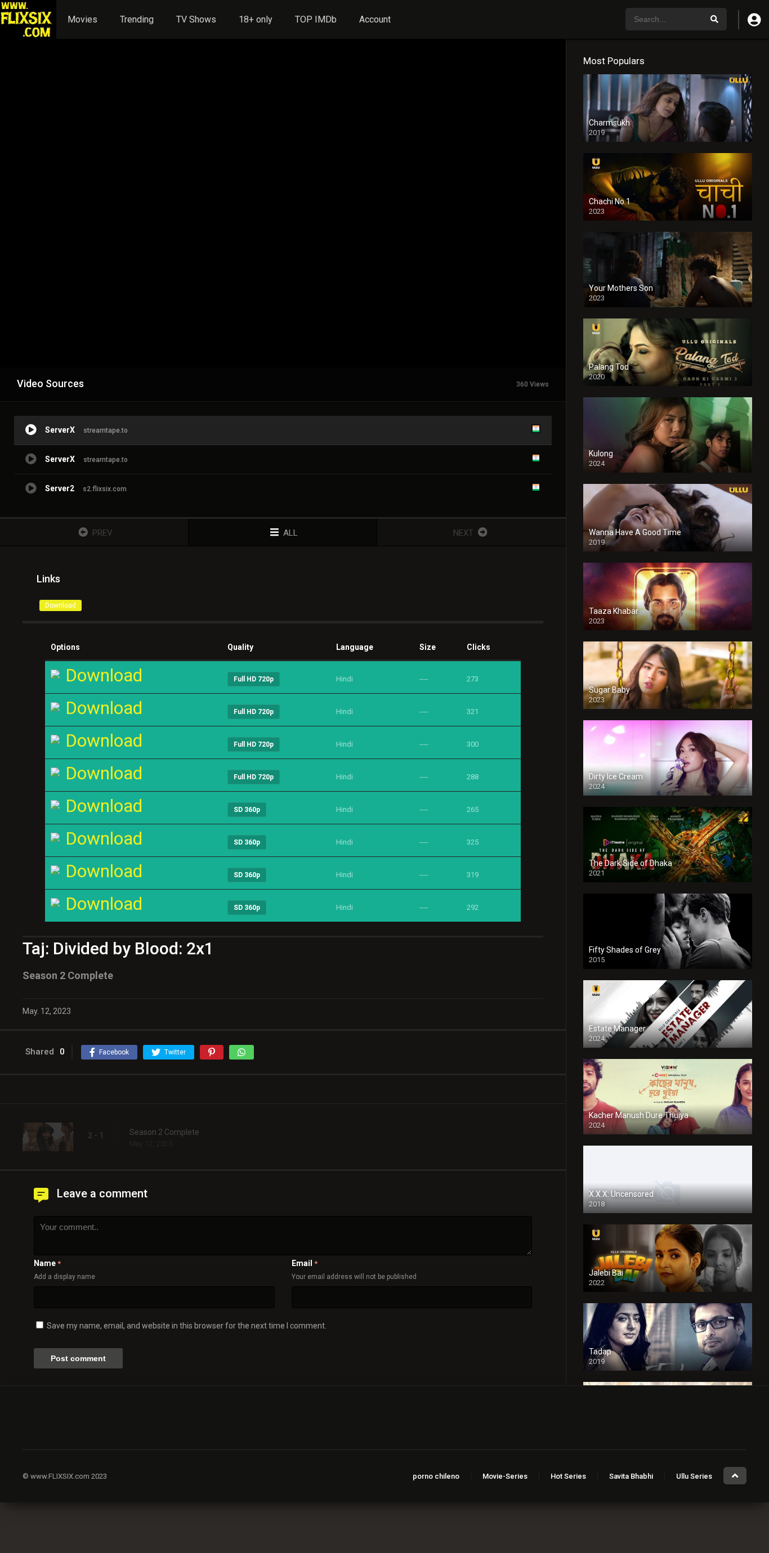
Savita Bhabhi (631, 1476)
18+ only (255, 19)
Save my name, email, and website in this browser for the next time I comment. (187, 1325)
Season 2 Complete (164, 1132)
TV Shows (196, 19)
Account (375, 19)
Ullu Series (694, 1476)
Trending (137, 19)
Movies (82, 19)
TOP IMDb (316, 19)
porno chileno (436, 1476)
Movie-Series (504, 1476)
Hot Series (568, 1476)
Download (60, 605)
